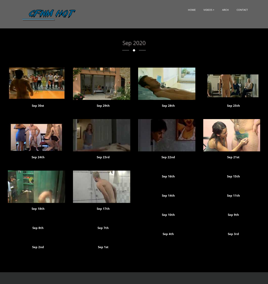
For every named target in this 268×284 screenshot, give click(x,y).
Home (192, 10)
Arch (225, 10)
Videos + (208, 10)
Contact (242, 10)
